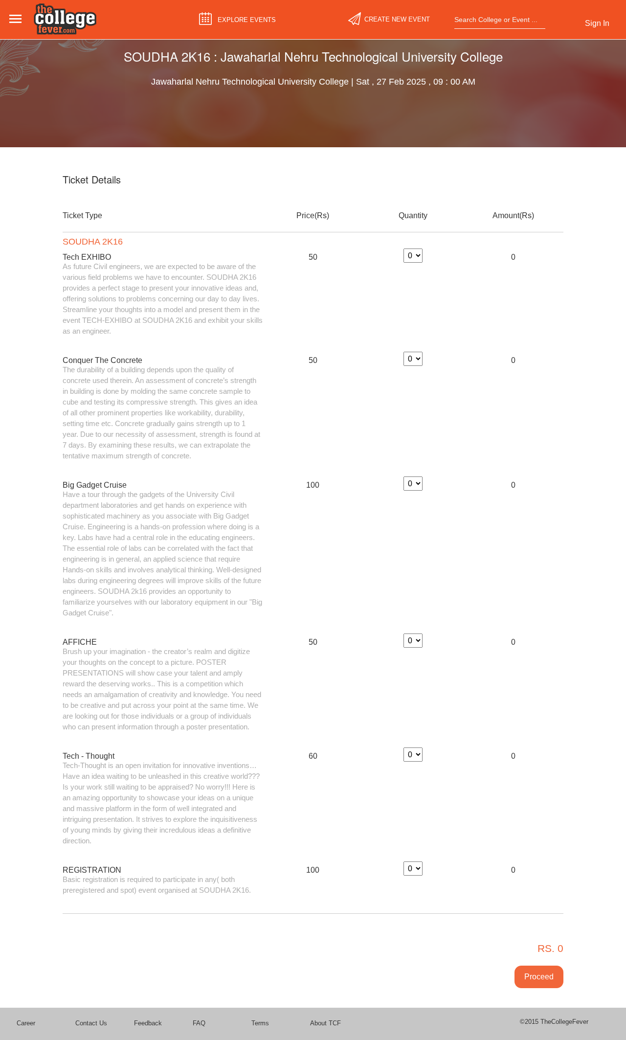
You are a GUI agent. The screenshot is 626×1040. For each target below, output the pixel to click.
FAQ (199, 1023)
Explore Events (247, 20)
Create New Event (397, 19)
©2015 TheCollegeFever (554, 1021)
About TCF (325, 1023)
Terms (260, 1023)
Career (26, 1023)
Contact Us (91, 1023)
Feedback (148, 1023)
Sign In (597, 23)
